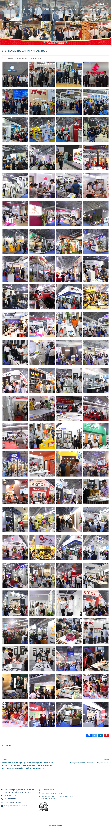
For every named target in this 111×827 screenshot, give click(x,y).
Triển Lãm (49, 10)
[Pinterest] (106, 735)
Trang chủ (25, 10)
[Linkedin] (100, 735)
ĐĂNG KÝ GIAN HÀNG (96, 10)
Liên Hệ (82, 10)
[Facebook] (89, 735)
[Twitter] (94, 735)
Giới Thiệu (38, 10)
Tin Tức (61, 10)
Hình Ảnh (72, 10)
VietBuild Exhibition (30, 58)
